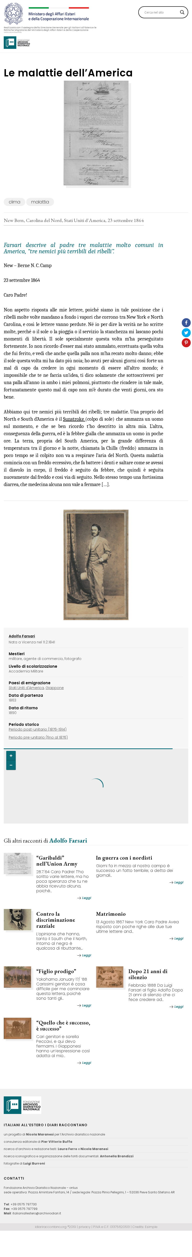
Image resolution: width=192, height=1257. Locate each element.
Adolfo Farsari (68, 840)
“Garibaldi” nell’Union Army (56, 860)
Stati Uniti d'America (26, 687)
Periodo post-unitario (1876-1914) (37, 729)
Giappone (55, 687)
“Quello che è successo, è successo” (63, 1025)
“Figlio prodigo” (56, 971)
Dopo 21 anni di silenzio (148, 974)
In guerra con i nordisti (124, 857)
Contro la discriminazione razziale (55, 920)
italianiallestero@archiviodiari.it (36, 1213)
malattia (40, 202)
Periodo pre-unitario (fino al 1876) (38, 737)
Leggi (86, 897)
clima (14, 202)
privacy (84, 1226)
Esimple (151, 1226)
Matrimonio (111, 914)
